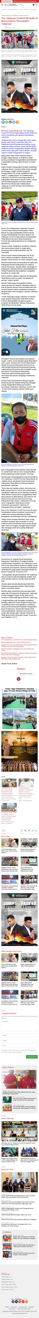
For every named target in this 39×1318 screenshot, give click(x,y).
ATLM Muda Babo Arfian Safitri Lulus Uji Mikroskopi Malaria (19, 640)
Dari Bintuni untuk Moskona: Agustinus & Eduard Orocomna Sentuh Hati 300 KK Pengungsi (19, 654)
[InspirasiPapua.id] (13, 5)
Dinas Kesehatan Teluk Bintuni (10, 15)
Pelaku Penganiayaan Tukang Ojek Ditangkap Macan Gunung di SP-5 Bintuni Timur (17, 1209)
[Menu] (2, 4)
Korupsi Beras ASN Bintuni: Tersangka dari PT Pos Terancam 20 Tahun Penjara (16, 1225)
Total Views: (5, 1289)
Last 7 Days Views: (7, 1284)
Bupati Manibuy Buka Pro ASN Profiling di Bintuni (16, 642)
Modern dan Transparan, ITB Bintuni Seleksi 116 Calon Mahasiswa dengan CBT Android (24, 1237)
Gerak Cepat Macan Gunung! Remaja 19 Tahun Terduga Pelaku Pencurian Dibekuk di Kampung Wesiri (18, 1196)
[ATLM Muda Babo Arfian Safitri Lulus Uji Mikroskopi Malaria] (9, 843)
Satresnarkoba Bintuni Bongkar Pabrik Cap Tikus (16, 1215)
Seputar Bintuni (23, 15)
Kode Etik (14, 1307)
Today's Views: (5, 1279)
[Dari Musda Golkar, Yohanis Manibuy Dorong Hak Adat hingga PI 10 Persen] (7, 1108)
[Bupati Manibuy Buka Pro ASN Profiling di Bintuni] (29, 843)
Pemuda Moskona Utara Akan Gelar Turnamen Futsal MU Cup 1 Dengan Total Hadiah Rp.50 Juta (29, 1160)
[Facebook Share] (21, 830)
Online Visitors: (5, 1277)
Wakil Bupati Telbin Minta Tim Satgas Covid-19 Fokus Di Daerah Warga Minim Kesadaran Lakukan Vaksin (8, 816)
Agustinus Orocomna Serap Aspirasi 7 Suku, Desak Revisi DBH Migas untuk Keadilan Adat (18, 658)
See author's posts (26, 674)
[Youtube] (23, 1301)
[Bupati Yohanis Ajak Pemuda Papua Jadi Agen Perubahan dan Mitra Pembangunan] (7, 1246)
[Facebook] (3, 122)
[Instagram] (10, 122)
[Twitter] (13, 122)
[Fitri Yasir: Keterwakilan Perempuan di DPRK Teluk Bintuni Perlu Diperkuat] (7, 1099)
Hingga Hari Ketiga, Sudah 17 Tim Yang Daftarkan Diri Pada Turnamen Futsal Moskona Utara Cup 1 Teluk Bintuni (9, 1160)
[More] (17, 122)
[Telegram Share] (32, 830)
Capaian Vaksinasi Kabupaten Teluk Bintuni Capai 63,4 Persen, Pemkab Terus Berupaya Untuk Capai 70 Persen (26, 791)
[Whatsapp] (6, 122)
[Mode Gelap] (34, 4)
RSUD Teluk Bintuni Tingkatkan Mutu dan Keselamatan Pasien (17, 649)
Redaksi (7, 26)
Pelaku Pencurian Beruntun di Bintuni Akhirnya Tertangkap (18, 1219)
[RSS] (26, 1301)
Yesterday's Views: (6, 1282)
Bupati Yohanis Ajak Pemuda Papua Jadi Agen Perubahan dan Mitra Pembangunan (24, 1245)
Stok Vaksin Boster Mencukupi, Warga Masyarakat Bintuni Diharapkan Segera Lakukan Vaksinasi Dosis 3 (9, 791)
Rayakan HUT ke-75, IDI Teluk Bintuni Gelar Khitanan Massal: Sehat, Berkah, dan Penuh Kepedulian (19, 645)
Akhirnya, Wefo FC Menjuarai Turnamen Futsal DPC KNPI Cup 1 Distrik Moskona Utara (18, 1143)
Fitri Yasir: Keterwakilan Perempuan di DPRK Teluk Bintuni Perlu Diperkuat (24, 1099)
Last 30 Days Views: (7, 1287)
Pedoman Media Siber (23, 1309)
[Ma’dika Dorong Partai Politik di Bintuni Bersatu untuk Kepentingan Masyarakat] (19, 1079)
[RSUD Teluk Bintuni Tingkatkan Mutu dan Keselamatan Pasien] (29, 861)
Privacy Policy (23, 1307)
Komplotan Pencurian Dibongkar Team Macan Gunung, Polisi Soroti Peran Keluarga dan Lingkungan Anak (17, 1202)
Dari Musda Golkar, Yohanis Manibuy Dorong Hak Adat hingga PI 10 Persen (24, 1107)
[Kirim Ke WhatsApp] (36, 830)
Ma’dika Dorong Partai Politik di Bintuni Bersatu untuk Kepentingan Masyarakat (19, 1093)
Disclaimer (12, 1309)
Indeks (7, 1307)
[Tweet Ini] (25, 830)
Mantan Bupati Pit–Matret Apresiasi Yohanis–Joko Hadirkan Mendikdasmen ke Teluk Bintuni (23, 1254)
